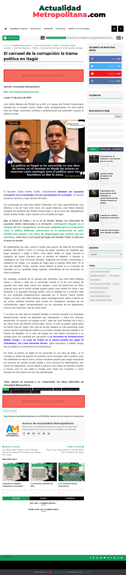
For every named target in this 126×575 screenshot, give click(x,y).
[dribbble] (108, 558)
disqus (43, 498)
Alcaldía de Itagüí (99, 272)
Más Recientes (93, 149)
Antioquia (114, 276)
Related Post (9, 459)
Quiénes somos (19, 29)
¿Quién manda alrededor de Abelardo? (106, 176)
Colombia (95, 280)
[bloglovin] (104, 558)
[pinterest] (101, 558)
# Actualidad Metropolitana (21, 389)
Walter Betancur (99, 288)
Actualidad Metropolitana (21, 45)
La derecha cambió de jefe (42, 484)
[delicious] (121, 558)
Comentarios (117, 149)
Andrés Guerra (98, 276)
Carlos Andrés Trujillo (42, 45)
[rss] (111, 558)
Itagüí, (80, 64)
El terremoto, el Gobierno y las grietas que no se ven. (80, 38)
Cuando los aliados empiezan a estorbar (12, 484)
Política (61, 29)
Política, (47, 67)
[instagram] (118, 558)
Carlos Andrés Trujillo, (69, 64)
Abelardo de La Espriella (47, 38)
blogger (16, 498)
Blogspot (87, 572)
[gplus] (97, 558)
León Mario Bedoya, (35, 67)
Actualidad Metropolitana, (50, 64)
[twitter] (93, 558)
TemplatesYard (59, 572)
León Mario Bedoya (22, 48)
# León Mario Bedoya (21, 392)
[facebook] (90, 558)
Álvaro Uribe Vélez (100, 296)
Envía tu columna (79, 29)
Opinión (48, 29)
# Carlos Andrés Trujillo (43, 389)
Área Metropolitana (101, 300)
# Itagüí (57, 389)
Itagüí (55, 45)
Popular (105, 149)
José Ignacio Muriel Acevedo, (15, 67)
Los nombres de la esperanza (67, 484)
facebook (70, 498)
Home (6, 45)
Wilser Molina (97, 292)
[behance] (114, 558)
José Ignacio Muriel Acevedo (24, 92)
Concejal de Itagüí (100, 284)
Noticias (36, 29)
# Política (35, 392)
